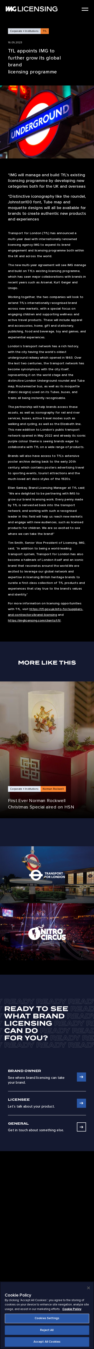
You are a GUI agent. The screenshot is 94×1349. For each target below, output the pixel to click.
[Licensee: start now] (81, 1103)
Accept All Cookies (47, 1342)
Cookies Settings (47, 1318)
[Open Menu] (85, 9)
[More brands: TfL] (47, 874)
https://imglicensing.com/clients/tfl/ (34, 620)
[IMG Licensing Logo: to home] (31, 8)
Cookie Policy (71, 1309)
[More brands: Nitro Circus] (47, 931)
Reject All (47, 1330)
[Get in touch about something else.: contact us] (81, 1127)
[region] (47, 1315)
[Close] (89, 1288)
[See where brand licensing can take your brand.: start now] (81, 1077)
